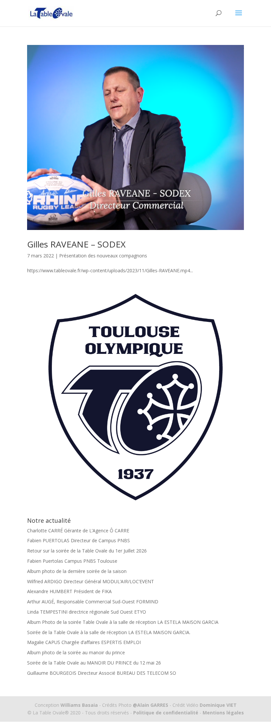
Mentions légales (222, 712)
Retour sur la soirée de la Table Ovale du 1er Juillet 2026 (87, 551)
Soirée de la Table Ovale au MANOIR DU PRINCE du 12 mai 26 (94, 663)
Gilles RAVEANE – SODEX (76, 244)
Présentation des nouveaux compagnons (103, 255)
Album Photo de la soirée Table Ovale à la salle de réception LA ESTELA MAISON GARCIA (122, 622)
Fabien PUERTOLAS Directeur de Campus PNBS (78, 540)
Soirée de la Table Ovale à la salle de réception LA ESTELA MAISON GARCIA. (108, 632)
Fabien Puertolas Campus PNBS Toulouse (72, 561)
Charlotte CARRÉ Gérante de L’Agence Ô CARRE (78, 530)
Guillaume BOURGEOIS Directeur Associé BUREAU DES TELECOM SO (101, 673)
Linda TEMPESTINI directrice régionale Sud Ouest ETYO (86, 612)
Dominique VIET (218, 705)
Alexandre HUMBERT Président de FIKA (69, 591)
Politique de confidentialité (165, 712)
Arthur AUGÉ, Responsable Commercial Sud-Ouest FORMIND (92, 601)
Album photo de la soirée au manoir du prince (76, 652)
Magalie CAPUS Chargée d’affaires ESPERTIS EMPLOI (84, 642)
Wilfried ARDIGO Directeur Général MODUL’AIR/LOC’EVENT (90, 581)
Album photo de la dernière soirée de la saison (77, 571)
